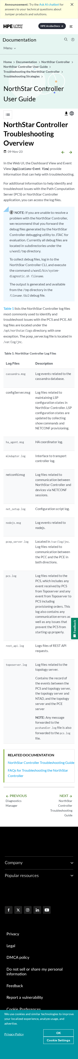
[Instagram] (28, 910)
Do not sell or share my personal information (34, 972)
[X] (18, 910)
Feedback (14, 986)
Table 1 (8, 308)
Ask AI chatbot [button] (49, 4)
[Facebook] (9, 910)
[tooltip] (66, 113)
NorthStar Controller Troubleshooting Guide (41, 762)
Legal (10, 946)
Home (7, 62)
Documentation (19, 40)
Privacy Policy (14, 1034)
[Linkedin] (37, 910)
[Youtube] (47, 910)
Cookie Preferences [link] (23, 1009)
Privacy (12, 934)
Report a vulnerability (24, 998)
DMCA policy (17, 958)
